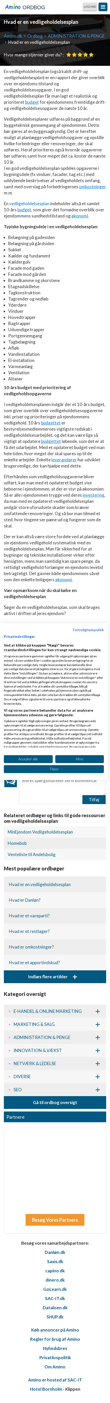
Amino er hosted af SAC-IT (55, 1380)
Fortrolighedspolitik (88, 629)
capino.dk (55, 1270)
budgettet (51, 422)
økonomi (79, 216)
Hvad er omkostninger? (31, 947)
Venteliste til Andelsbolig (32, 854)
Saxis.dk (55, 1261)
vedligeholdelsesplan (29, 203)
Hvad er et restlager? (29, 931)
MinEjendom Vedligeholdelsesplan (40, 832)
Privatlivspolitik (55, 1357)
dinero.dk (55, 1280)
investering (93, 495)
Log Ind (90, 6)
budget (32, 102)
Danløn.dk (55, 1252)
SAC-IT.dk (55, 1298)
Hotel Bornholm (46, 1389)
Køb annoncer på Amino (55, 1330)
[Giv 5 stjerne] (91, 54)
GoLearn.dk (55, 1289)
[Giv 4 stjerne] (85, 54)
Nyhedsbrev (55, 1348)
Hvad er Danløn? (24, 900)
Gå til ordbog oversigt (55, 1102)
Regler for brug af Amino (55, 1339)
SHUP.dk (55, 1316)
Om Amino (55, 1366)
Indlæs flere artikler (52, 977)
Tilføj (94, 799)
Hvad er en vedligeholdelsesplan (40, 884)
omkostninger (92, 186)
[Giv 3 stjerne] (80, 54)
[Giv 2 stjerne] (74, 54)
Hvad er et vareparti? (29, 915)
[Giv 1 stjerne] (68, 54)
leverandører (64, 459)
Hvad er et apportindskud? (34, 962)
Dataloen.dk (55, 1307)
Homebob (17, 843)
